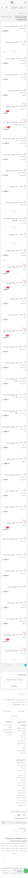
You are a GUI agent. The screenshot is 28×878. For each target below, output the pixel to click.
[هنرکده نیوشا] (12, 2)
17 (5, 665)
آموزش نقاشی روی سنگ (22, 744)
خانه (26, 13)
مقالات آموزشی (22, 753)
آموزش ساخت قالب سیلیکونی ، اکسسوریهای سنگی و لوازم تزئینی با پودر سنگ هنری (7, 730)
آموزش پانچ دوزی (22, 805)
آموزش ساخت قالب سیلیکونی (21, 732)
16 (8, 665)
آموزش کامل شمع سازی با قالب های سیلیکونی (22, 785)
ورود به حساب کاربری (7, 7)
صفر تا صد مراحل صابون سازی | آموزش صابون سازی (21, 777)
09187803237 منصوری (17, 702)
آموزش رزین (23, 735)
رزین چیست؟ (23, 768)
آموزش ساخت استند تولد (21, 771)
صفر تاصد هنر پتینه (22, 795)
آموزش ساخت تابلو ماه (21, 797)
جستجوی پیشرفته (20, 20)
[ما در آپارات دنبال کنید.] (19, 815)
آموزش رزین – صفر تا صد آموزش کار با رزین (21, 801)
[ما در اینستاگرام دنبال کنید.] (24, 815)
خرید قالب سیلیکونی (21, 728)
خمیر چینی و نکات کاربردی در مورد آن (22, 791)
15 (11, 665)
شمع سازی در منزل (22, 740)
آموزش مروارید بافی (21, 750)
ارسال (3, 822)
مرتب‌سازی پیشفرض (20, 17)
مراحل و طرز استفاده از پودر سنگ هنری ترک (21, 764)
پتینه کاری (23, 738)
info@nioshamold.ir (16, 704)
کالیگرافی (24, 748)
